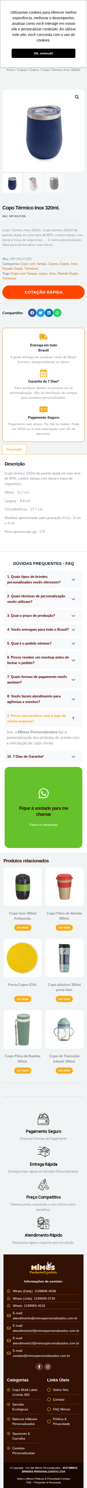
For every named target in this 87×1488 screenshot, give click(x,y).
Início (10, 70)
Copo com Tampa (33, 264)
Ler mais (23, 927)
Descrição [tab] (14, 449)
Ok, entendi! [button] (43, 53)
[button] (77, 97)
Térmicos (31, 268)
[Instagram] (48, 1367)
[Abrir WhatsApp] (75, 1476)
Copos (22, 70)
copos (43, 273)
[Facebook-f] (39, 1367)
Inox (74, 264)
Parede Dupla (12, 268)
